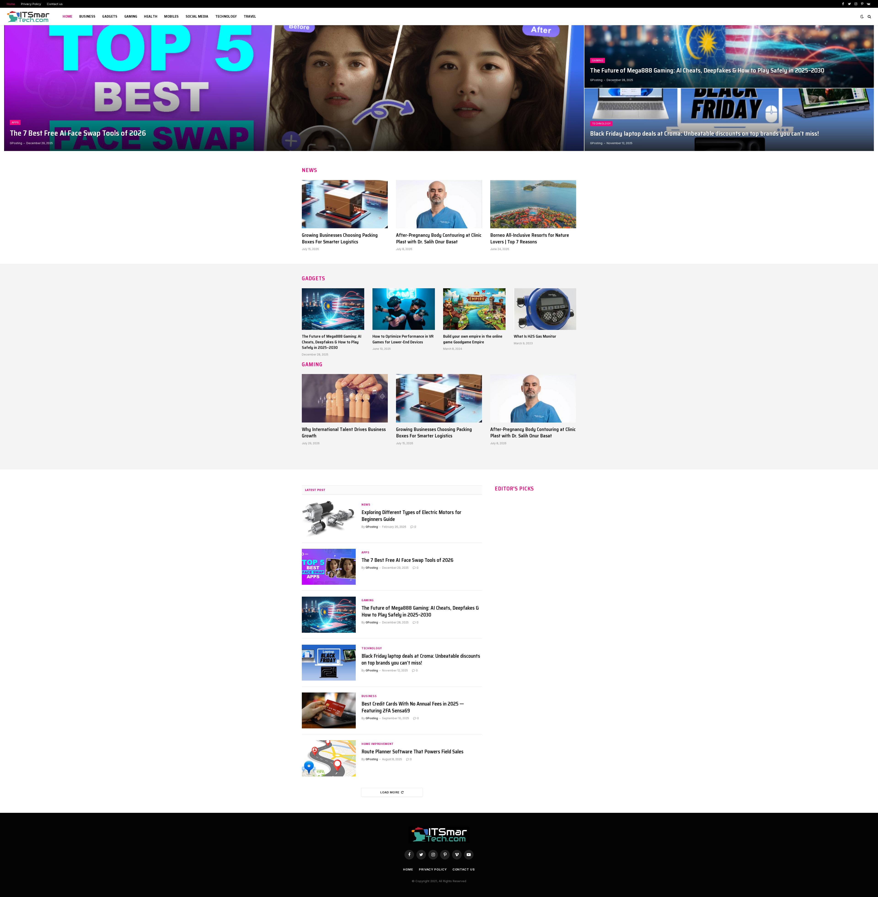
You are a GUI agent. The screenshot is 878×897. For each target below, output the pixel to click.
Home (11, 4)
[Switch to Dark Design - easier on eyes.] (862, 16)
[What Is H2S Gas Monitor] (545, 309)
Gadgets (109, 16)
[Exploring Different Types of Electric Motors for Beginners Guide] (329, 519)
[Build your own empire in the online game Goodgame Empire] (474, 309)
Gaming (130, 16)
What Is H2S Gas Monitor (535, 336)
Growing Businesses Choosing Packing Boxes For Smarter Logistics (340, 238)
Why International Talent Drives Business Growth (344, 432)
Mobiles (171, 16)
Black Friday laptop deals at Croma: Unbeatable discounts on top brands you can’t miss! (704, 134)
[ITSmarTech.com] (29, 16)
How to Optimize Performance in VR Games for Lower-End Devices (403, 339)
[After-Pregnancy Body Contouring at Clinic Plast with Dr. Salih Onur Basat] (439, 204)
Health (150, 16)
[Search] (869, 16)
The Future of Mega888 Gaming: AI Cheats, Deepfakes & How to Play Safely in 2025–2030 (707, 71)
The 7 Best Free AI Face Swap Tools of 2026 (78, 133)
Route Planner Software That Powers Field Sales (412, 751)
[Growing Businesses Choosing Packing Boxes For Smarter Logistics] (345, 204)
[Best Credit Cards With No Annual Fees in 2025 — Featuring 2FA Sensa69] (329, 710)
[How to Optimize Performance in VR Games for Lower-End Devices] (403, 309)
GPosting (16, 143)
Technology (226, 16)
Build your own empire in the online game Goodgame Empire (472, 339)
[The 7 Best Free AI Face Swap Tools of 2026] (294, 88)
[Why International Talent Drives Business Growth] (345, 398)
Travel (250, 16)
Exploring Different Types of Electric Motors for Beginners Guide (411, 516)
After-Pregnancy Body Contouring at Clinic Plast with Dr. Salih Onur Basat (438, 238)
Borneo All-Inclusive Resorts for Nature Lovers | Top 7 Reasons (529, 238)
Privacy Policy (31, 4)
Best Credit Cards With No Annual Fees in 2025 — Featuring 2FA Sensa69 (412, 707)
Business (87, 16)
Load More (389, 792)
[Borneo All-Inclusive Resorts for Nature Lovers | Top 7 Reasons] (533, 204)
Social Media (197, 16)
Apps (15, 122)
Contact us (55, 4)
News (365, 504)
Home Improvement (377, 743)
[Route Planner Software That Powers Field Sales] (329, 758)
